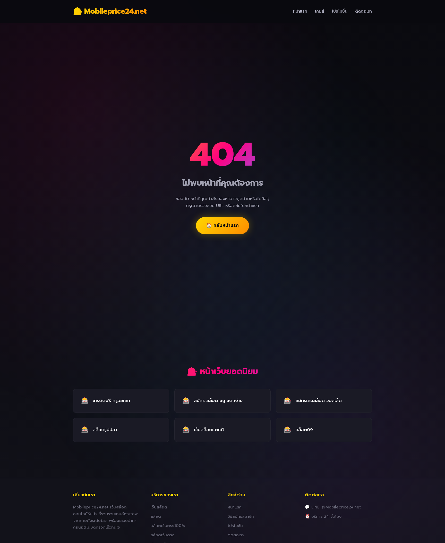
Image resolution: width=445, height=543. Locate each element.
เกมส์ (319, 11)
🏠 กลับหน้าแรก (222, 225)
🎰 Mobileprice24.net (110, 11)
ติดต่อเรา (363, 11)
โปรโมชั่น (339, 11)
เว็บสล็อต (158, 507)
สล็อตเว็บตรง (162, 535)
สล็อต (155, 516)
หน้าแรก (300, 11)
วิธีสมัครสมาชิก (241, 516)
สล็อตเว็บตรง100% (167, 526)
